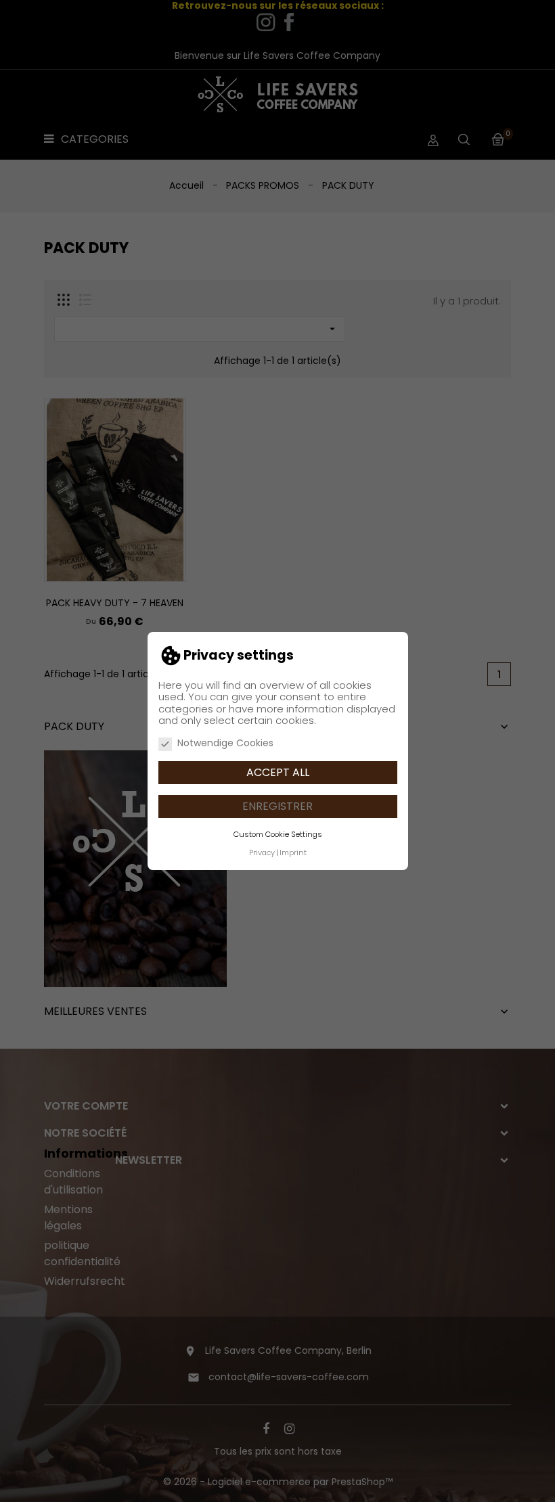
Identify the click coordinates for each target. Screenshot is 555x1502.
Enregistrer (277, 806)
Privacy (262, 852)
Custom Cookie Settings (278, 834)
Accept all (277, 772)
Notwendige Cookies (225, 743)
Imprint (293, 852)
